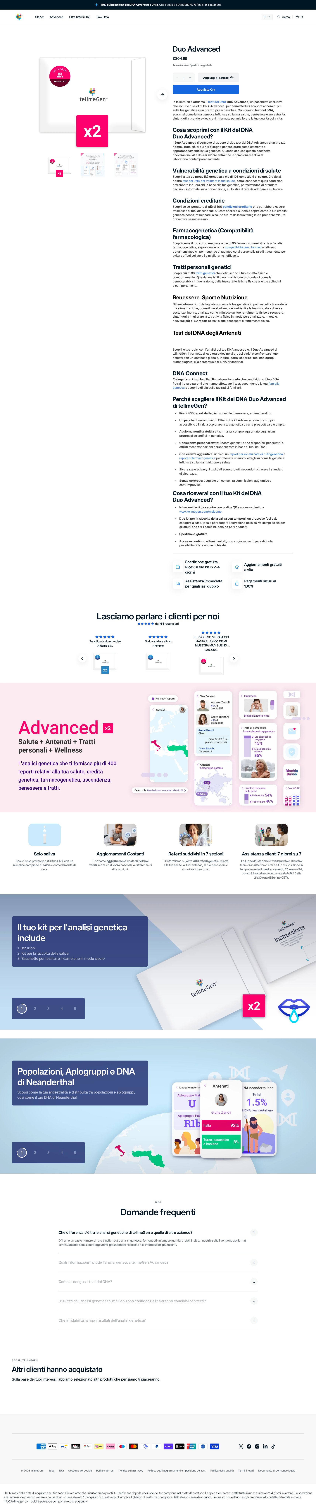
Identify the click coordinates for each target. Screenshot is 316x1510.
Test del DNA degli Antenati (207, 332)
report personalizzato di (256, 454)
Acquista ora (206, 89)
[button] (283, 17)
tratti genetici (205, 273)
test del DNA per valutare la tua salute (209, 181)
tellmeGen (37, 1470)
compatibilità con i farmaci (243, 247)
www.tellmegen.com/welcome (200, 511)
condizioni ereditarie (237, 206)
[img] (146, 624)
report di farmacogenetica (197, 458)
